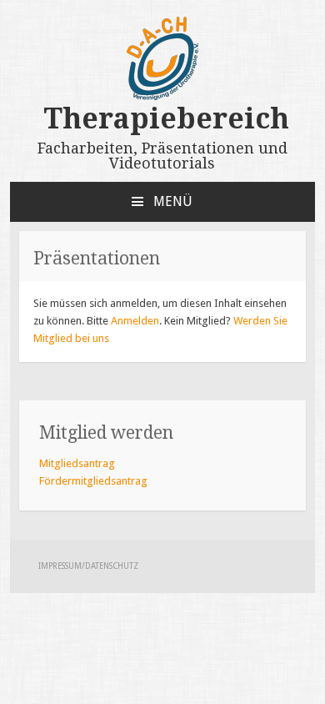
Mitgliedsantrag (77, 463)
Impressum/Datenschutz (88, 566)
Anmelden (135, 320)
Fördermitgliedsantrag (93, 481)
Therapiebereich (162, 118)
